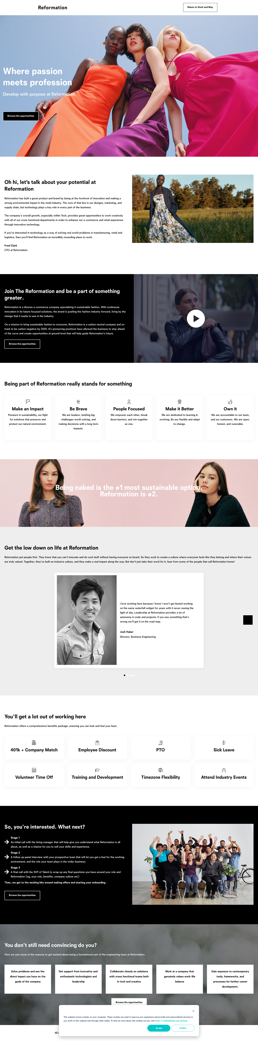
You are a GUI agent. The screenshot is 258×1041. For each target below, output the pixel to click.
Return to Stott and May (200, 7)
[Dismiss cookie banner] (193, 1011)
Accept (159, 1028)
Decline (183, 1028)
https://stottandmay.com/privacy (171, 1021)
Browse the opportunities (20, 116)
